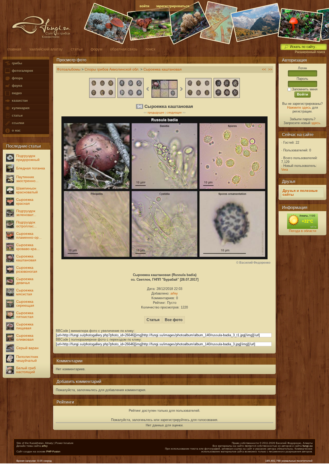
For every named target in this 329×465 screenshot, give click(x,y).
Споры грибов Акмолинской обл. (112, 69)
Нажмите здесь (299, 107)
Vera (284, 169)
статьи (17, 115)
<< (264, 69)
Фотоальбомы (68, 69)
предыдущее (156, 112)
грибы (16, 63)
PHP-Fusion (53, 451)
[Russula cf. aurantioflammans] (102, 97)
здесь (315, 123)
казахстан (19, 100)
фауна (16, 86)
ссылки (17, 123)
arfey (174, 293)
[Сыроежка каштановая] (130, 97)
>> (270, 69)
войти (144, 6)
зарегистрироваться (172, 6)
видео (16, 93)
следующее (174, 112)
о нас (16, 130)
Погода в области (302, 231)
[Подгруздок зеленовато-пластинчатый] (226, 97)
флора (17, 78)
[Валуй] (198, 97)
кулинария (20, 108)
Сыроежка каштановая (162, 69)
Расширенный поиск (310, 52)
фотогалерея (22, 71)
